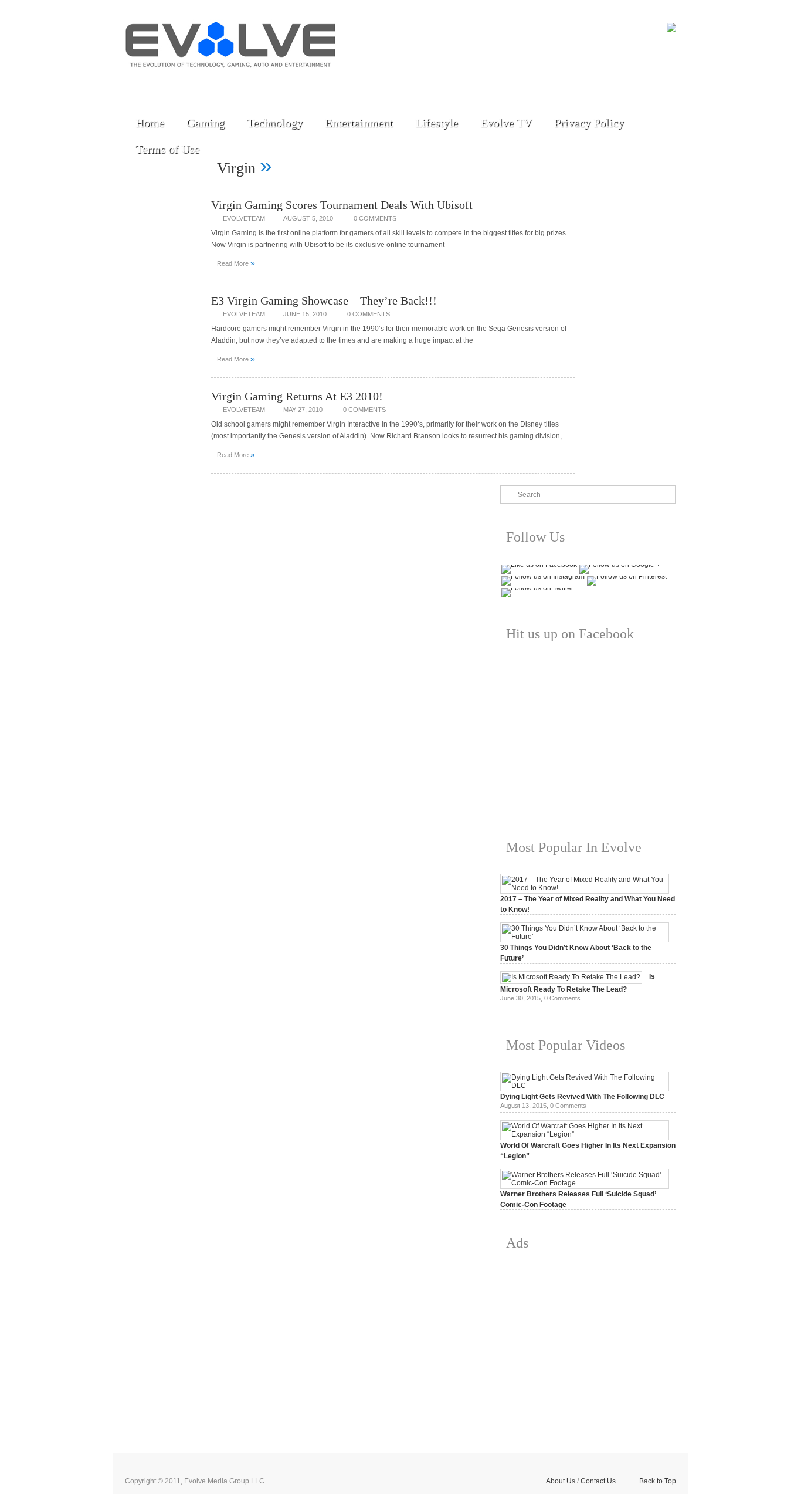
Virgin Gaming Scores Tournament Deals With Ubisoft (342, 204)
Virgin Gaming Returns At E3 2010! (297, 396)
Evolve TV (506, 122)
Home (149, 122)
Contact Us (598, 1481)
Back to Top (657, 1481)
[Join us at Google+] (219, 83)
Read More (236, 263)
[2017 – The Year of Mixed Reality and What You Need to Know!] (584, 888)
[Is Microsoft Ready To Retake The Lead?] (571, 977)
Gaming (205, 122)
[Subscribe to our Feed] (246, 83)
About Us (560, 1481)
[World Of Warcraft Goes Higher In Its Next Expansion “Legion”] (584, 1134)
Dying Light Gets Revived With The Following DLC (582, 1097)
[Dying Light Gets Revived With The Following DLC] (584, 1085)
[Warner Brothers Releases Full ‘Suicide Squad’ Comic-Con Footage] (584, 1183)
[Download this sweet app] (273, 83)
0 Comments (375, 218)
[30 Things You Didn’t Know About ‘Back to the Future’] (584, 936)
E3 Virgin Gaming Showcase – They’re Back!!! (324, 300)
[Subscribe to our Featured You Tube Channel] (192, 83)
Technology (275, 122)
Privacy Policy (589, 122)
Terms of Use (167, 149)
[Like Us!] (165, 83)
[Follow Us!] (138, 83)
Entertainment (359, 122)
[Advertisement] (588, 1342)
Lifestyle (436, 122)
